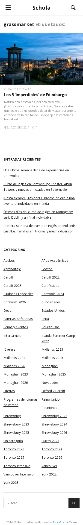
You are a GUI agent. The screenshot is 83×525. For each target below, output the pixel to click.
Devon (8, 310)
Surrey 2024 (50, 441)
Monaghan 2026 (15, 382)
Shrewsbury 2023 (16, 424)
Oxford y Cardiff (53, 391)
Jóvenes (9, 349)
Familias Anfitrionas (18, 319)
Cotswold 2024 (53, 294)
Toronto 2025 (13, 457)
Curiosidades (51, 302)
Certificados (50, 285)
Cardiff (8, 277)
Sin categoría (13, 441)
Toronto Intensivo (16, 466)
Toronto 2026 (52, 457)
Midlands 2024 (14, 357)
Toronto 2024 (52, 449)
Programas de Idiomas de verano (20, 402)
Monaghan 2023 (15, 374)
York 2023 (10, 482)
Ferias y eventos (15, 327)
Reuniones (49, 407)
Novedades (50, 382)
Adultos (9, 260)
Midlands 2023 (52, 349)
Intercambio (12, 335)
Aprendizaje (12, 269)
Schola (41, 7)
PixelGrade (60, 522)
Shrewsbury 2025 (16, 432)
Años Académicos (55, 260)
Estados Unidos (53, 310)
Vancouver (49, 466)
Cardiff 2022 (50, 277)
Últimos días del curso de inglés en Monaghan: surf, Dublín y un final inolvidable (38, 215)
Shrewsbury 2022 (54, 416)
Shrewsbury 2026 (54, 432)
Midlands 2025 (52, 357)
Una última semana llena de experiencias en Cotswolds (36, 173)
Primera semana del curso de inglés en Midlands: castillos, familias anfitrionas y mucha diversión (39, 228)
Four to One (51, 327)
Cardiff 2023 (12, 285)
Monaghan (50, 366)
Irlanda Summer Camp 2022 (58, 338)
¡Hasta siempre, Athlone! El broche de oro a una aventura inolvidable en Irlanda (39, 201)
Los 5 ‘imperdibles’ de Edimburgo (35, 94)
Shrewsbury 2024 (54, 424)
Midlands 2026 (14, 366)
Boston (47, 269)
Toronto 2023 (13, 449)
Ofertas (9, 391)
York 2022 (49, 474)
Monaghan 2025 (54, 374)
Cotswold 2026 (14, 302)
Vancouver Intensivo (18, 474)
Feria (45, 319)
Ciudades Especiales (17, 89)
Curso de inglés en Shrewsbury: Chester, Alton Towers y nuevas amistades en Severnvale (37, 187)
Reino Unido (51, 399)
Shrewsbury (12, 416)
